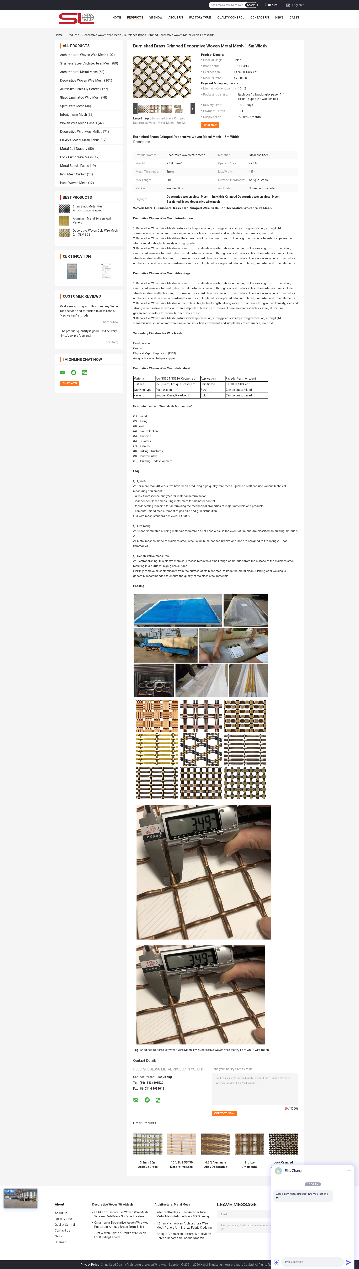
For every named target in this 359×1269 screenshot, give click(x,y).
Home (117, 17)
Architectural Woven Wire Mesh (83, 55)
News (279, 17)
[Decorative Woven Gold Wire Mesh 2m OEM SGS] (64, 233)
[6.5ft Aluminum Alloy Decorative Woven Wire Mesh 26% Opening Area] (215, 1144)
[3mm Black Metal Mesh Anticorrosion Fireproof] (64, 209)
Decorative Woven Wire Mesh (101, 35)
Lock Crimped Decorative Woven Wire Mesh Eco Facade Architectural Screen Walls (283, 1165)
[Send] (348, 1262)
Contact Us (259, 17)
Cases (294, 17)
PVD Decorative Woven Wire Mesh (215, 1050)
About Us (175, 17)
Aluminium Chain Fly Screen (80, 89)
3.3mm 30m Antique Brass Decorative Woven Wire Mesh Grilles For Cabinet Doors (147, 1165)
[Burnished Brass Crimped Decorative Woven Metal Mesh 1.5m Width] (162, 78)
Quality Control (230, 17)
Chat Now (271, 4)
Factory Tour (200, 17)
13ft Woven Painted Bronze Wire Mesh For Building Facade (120, 1235)
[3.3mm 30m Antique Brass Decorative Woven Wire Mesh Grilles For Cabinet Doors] (147, 1144)
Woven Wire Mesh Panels (78, 123)
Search (251, 5)
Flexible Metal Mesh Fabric (80, 140)
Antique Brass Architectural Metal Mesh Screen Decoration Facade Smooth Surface (184, 1236)
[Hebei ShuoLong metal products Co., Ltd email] (65, 373)
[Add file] (277, 1262)
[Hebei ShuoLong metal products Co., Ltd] (77, 18)
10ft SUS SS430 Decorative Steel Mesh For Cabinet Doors (182, 1165)
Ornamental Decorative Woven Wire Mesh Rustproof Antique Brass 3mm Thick (122, 1224)
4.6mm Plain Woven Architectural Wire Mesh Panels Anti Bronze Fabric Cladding (184, 1225)
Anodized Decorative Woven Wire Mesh (166, 1050)
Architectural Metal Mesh (79, 72)
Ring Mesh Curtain (73, 174)
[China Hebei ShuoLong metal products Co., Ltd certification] (72, 271)
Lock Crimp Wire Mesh (76, 157)
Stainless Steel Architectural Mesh (85, 63)
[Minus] (348, 1170)
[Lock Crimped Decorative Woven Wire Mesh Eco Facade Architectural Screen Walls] (283, 1144)
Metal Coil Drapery (73, 149)
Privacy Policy (90, 1264)
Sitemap (60, 1242)
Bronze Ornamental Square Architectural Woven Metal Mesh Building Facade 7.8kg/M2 (249, 1165)
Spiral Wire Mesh (72, 106)
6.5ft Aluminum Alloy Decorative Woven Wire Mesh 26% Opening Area (215, 1165)
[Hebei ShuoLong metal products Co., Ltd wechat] (87, 373)
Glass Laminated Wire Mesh (80, 97)
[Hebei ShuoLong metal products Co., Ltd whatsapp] (76, 373)
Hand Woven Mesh (73, 183)
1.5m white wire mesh (254, 1050)
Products (135, 17)
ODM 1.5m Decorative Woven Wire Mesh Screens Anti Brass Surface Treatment (121, 1214)
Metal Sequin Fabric (74, 166)
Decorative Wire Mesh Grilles (81, 132)
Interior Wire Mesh (73, 115)
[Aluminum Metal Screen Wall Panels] (64, 221)
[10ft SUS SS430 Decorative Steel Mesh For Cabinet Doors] (181, 1144)
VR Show (155, 17)
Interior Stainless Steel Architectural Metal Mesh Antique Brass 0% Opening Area (183, 1215)
